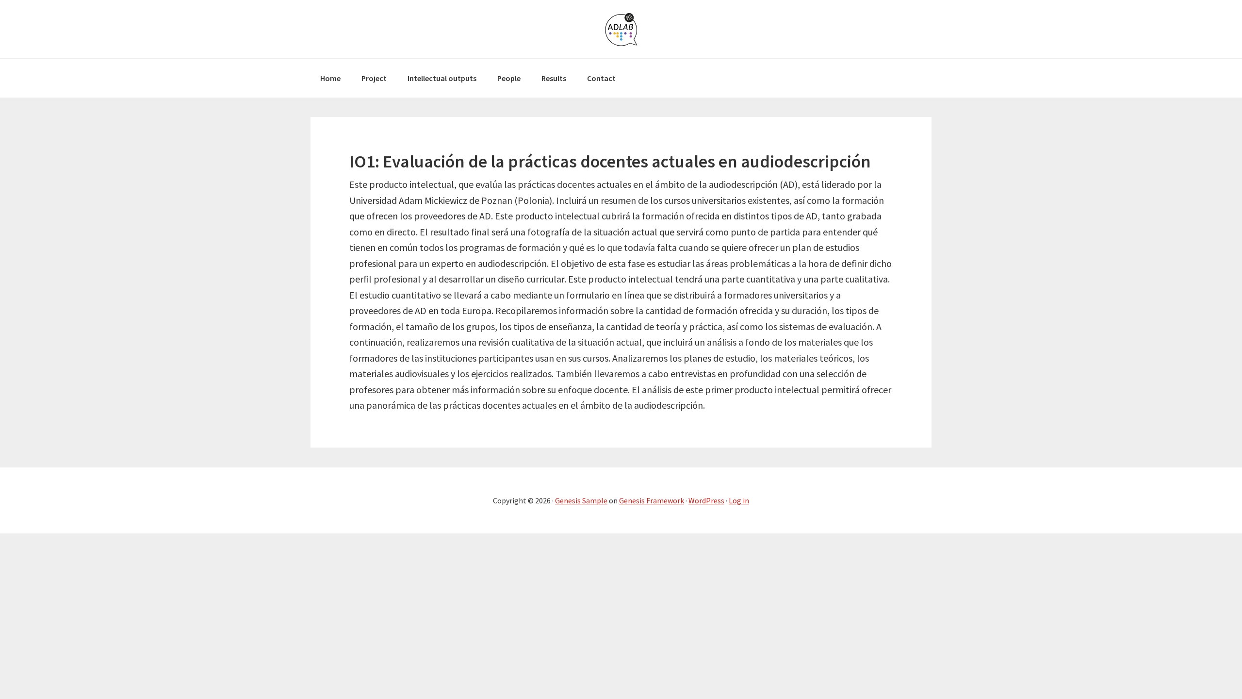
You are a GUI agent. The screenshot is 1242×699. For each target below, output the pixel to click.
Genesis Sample (581, 500)
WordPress (706, 500)
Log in (739, 500)
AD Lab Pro (621, 29)
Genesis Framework (651, 500)
